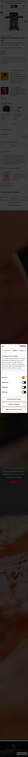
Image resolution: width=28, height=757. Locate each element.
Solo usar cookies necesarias (14, 409)
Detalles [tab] (15, 350)
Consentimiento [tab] (6, 350)
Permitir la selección (14, 404)
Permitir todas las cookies (14, 399)
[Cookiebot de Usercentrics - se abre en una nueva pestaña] (19, 346)
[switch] (24, 382)
